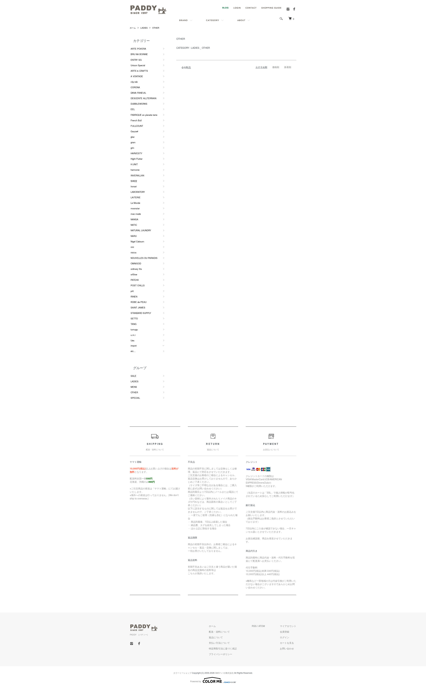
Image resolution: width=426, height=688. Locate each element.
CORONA (135, 87)
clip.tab (134, 81)
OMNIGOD (136, 263)
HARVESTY (136, 153)
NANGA (134, 219)
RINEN (134, 296)
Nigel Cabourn (137, 241)
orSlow (134, 274)
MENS (134, 386)
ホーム (133, 27)
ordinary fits (136, 268)
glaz (133, 136)
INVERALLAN (137, 175)
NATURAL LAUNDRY (141, 230)
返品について (216, 637)
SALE (133, 375)
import (134, 345)
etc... (133, 351)
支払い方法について (219, 642)
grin (132, 147)
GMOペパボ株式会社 (224, 672)
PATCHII (135, 279)
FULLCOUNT (137, 125)
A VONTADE (137, 76)
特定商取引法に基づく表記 (223, 648)
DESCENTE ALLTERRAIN (143, 98)
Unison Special (138, 65)
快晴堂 (134, 180)
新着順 (287, 67)
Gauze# (134, 131)
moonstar (135, 208)
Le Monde (135, 202)
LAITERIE (135, 197)
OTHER (155, 27)
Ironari (134, 186)
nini (132, 247)
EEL (133, 109)
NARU (134, 236)
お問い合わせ (287, 648)
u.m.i (133, 335)
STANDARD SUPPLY (141, 313)
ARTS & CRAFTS (139, 70)
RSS (254, 626)
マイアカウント (288, 626)
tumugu (134, 329)
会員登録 (284, 631)
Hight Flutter (136, 158)
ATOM (261, 626)
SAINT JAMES (138, 307)
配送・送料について (219, 631)
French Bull (136, 120)
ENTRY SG (136, 59)
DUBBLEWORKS (139, 103)
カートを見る (287, 642)
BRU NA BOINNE (139, 54)
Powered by (195, 681)
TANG (133, 324)
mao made (136, 213)
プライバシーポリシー (220, 654)
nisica (133, 252)
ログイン (284, 637)
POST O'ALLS (138, 285)
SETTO (134, 318)
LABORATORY (138, 191)
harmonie (135, 169)
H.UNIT (134, 164)
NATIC (134, 224)
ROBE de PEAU (138, 302)
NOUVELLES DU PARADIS (144, 257)
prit (132, 291)
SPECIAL (135, 397)
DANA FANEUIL (138, 92)
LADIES (144, 27)
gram (133, 142)
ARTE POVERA (138, 48)
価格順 (275, 67)
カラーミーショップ (182, 672)
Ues (132, 340)
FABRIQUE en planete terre (144, 114)
